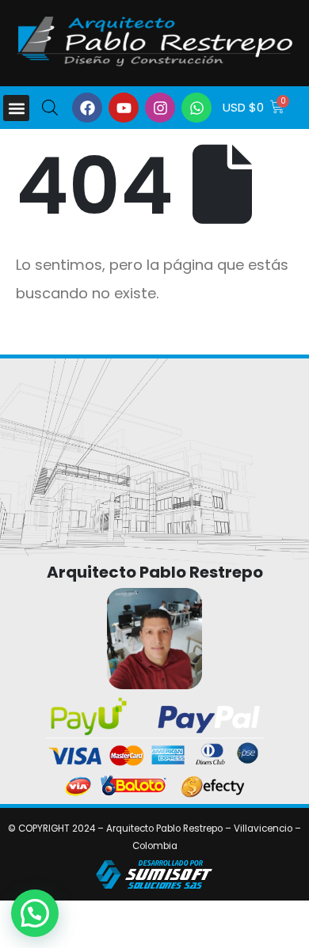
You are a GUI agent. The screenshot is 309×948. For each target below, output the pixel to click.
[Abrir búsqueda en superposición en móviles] (50, 106)
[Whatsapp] (196, 108)
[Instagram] (160, 108)
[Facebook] (87, 108)
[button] (16, 108)
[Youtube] (124, 108)
